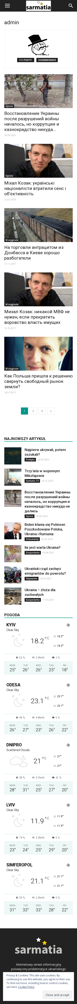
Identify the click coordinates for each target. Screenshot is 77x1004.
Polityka (30, 459)
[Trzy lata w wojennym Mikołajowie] (12, 477)
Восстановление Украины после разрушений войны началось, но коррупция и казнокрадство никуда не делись (47, 501)
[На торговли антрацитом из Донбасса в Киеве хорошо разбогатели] (38, 225)
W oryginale (12, 240)
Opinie (9, 106)
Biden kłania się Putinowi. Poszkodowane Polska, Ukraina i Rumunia (45, 529)
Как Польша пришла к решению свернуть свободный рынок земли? (38, 381)
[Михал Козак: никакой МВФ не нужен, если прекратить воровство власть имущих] (38, 289)
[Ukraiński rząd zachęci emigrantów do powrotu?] (12, 574)
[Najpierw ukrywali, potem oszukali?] (12, 455)
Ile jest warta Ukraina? (43, 547)
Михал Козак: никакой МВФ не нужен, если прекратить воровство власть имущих (37, 317)
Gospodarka (33, 552)
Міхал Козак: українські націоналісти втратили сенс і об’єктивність (35, 188)
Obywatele (31, 578)
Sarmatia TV (32, 480)
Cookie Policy (26, 987)
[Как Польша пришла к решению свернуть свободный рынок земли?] (38, 354)
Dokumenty (32, 539)
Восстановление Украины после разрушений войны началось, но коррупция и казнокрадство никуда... (31, 121)
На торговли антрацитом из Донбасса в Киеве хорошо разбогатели (34, 253)
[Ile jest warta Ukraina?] (12, 553)
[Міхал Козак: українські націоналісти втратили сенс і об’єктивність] (38, 161)
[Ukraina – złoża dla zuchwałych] (12, 596)
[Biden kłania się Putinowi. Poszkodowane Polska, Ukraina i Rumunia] (12, 530)
